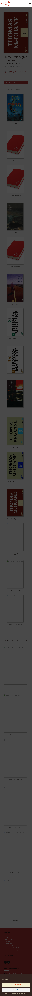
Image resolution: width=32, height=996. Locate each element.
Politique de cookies (9, 993)
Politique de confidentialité (20, 993)
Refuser (16, 990)
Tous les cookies (16, 985)
